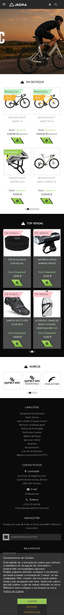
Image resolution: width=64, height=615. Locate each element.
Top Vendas (35, 223)
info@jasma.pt (32, 493)
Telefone (33, 499)
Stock (11, 129)
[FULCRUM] (52, 381)
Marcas (35, 366)
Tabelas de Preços (32, 436)
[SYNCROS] (12, 381)
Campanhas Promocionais (32, 413)
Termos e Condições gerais (32, 424)
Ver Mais (17, 140)
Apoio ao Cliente (32, 439)
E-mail (34, 489)
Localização (33, 471)
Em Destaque (35, 82)
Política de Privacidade (32, 428)
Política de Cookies (32, 432)
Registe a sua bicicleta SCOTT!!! (32, 455)
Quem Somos (32, 417)
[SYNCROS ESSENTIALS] (32, 381)
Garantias (32, 443)
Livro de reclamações (32, 451)
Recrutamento (32, 447)
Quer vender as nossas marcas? (32, 421)
